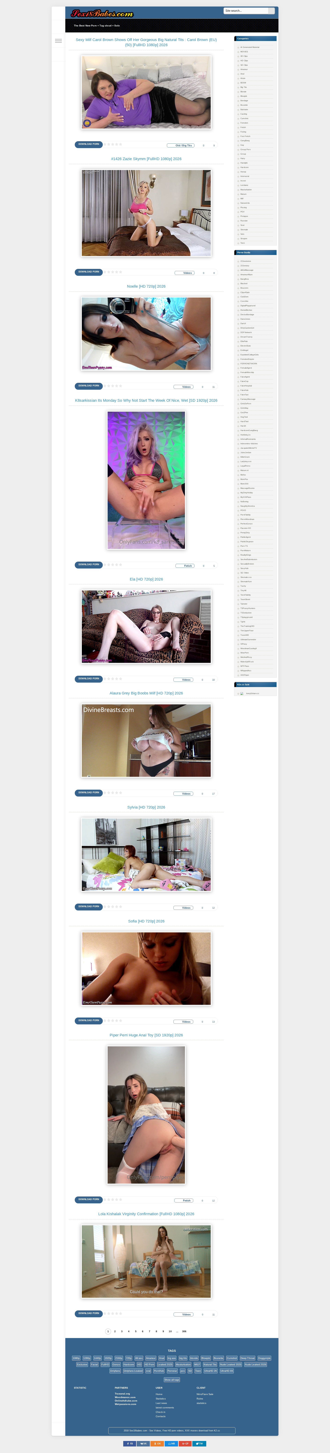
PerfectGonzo (246, 524)
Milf (241, 198)
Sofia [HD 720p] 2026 (146, 921)
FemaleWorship (247, 372)
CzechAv (244, 301)
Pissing (243, 207)
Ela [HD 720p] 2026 (146, 579)
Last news (161, 1403)
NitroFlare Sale (205, 1394)
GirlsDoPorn (245, 404)
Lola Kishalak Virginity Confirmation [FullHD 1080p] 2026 (146, 1214)
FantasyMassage (247, 399)
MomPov (244, 479)
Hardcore (244, 167)
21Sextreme (245, 261)
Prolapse (244, 216)
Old (178, 145)
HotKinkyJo (245, 435)
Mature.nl (244, 470)
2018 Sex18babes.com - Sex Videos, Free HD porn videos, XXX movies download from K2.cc (101, 12)
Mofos (243, 475)
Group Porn (245, 149)
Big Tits (243, 87)
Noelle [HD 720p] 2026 (146, 286)
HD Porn (149, 1364)
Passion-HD (245, 528)
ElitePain (244, 341)
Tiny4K (243, 590)
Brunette (244, 105)
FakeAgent (245, 377)
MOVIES (244, 52)
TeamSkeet (245, 599)
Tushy (243, 586)
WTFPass (244, 666)
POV (242, 212)
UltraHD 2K (210, 1370)
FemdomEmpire (247, 359)
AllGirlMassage (246, 270)
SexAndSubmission (248, 559)
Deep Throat (248, 1358)
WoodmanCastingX (248, 648)
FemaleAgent (246, 368)
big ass (172, 1358)
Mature (243, 194)
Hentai (243, 172)
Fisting (243, 132)
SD (190, 1370)
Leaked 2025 (165, 1364)
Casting (243, 114)
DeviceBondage (247, 314)
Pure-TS (244, 546)
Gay (242, 145)
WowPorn (244, 653)
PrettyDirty (245, 533)
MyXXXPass (245, 497)
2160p (118, 1358)
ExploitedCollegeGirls (249, 355)
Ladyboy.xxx (245, 461)
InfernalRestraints (248, 439)
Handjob (244, 163)
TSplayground (246, 617)
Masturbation (246, 190)
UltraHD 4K (227, 1370)
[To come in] (58, 27)
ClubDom (244, 297)
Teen (242, 243)
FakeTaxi (244, 395)
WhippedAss (245, 671)
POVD (243, 510)
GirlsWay (244, 408)
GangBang (245, 141)
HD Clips (244, 61)
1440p (97, 1358)
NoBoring (244, 502)
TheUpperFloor (247, 631)
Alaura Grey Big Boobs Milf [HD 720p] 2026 (146, 693)
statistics (201, 1403)
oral (148, 1370)
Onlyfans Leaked (133, 1370)
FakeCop (244, 381)
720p (129, 1358)
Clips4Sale (245, 292)
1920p (108, 1358)
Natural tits (245, 203)
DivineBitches (246, 310)
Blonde (243, 92)
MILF (197, 1364)
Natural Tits (210, 1364)
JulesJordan (245, 452)
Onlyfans (115, 1370)
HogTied (244, 417)
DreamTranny (246, 337)
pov (183, 1370)
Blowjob (243, 96)
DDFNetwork (246, 332)
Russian (244, 221)
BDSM (243, 83)
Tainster (243, 604)
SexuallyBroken (247, 564)
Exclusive (82, 1364)
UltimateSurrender (248, 639)
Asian (242, 78)
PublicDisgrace (246, 541)
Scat (242, 225)
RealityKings (245, 555)
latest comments (165, 1407)
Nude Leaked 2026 (255, 1364)
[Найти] (271, 11)
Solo (242, 234)
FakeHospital (246, 386)
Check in (160, 1412)
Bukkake (244, 109)
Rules (200, 1398)
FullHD (105, 1364)
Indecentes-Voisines (249, 444)
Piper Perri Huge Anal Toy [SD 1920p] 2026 (146, 1035)
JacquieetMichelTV (248, 448)
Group (243, 154)
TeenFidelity (245, 595)
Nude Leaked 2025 (230, 1364)
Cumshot (244, 118)
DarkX (243, 323)
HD (139, 1364)
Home (159, 1394)
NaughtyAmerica (247, 506)
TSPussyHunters (247, 608)
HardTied (244, 421)
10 (170, 1331)
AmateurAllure (246, 275)
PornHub (159, 1370)
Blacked (243, 283)
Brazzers (244, 288)
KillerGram (245, 457)
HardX (243, 426)
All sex (138, 1358)
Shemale (244, 230)
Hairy (242, 158)
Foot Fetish (245, 136)
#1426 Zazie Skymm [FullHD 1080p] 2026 (146, 159)
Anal (242, 74)
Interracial (244, 176)
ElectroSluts (245, 346)
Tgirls (242, 622)
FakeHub (244, 390)
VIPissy (243, 644)
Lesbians (244, 185)
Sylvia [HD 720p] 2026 (146, 807)
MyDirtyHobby (246, 493)
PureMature (245, 550)
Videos (187, 272)
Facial (94, 1364)
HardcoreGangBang (249, 430)
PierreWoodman (247, 519)
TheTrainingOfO (247, 626)
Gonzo (116, 1364)
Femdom (244, 123)
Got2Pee (244, 412)
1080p (76, 1358)
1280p (86, 1358)
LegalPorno (245, 466)
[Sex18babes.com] (58, 13)
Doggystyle (264, 1358)
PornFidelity (245, 515)
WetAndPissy (246, 657)
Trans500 (244, 635)
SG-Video (244, 573)
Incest (243, 181)
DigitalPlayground (247, 306)
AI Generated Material (249, 47)
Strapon (243, 238)
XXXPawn (244, 675)
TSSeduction (245, 613)
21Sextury (244, 266)
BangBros (244, 279)
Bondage (244, 101)
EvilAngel (244, 350)
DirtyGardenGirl (247, 328)
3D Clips (244, 56)
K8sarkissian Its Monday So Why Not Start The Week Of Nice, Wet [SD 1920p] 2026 (146, 400)
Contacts (161, 1416)
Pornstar (172, 1370)
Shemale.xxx (246, 577)
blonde (194, 1358)
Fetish (243, 127)
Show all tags (171, 1379)
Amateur (244, 69)
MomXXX (244, 484)
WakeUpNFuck (247, 662)
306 (184, 1331)
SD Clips (244, 65)
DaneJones (245, 319)
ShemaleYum (246, 581)
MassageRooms (247, 488)
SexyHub (244, 568)
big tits (183, 1358)
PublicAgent (245, 537)
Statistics (161, 1398)
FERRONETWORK (248, 364)
